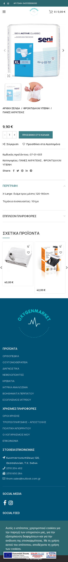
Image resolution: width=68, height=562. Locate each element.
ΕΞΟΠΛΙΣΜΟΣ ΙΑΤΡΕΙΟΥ (17, 400)
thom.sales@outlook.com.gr (23, 478)
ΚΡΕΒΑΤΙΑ (8, 381)
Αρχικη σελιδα (11, 108)
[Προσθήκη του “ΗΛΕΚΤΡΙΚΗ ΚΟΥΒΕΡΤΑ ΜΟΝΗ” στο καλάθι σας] (28, 246)
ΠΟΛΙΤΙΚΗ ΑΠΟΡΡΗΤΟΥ (17, 428)
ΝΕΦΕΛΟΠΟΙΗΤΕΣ (13, 375)
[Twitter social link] (18, 170)
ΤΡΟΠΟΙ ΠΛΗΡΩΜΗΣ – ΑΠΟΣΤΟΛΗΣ (24, 422)
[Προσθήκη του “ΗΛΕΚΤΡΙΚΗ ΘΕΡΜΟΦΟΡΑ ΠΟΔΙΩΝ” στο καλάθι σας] (61, 246)
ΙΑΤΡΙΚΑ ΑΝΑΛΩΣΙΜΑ (15, 387)
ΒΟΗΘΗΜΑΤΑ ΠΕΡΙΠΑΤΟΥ (18, 393)
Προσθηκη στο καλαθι (35, 134)
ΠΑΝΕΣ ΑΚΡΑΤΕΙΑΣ (13, 112)
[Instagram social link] (8, 3)
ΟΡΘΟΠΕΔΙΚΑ (11, 356)
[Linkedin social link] (27, 170)
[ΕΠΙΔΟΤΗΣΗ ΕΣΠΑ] (29, 555)
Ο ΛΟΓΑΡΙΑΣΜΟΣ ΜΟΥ (16, 434)
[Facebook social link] (4, 3)
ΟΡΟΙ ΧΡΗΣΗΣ (11, 416)
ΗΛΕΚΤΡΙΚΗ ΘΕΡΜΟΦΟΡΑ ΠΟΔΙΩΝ (49, 285)
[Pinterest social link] (22, 170)
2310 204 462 (14, 468)
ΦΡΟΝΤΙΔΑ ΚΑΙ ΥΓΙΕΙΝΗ (36, 108)
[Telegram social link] (31, 170)
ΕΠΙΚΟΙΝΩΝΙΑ (10, 441)
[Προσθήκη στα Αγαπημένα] (28, 253)
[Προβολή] (8, 75)
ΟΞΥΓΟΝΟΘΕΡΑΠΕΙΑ (15, 362)
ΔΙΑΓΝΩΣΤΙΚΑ (11, 368)
